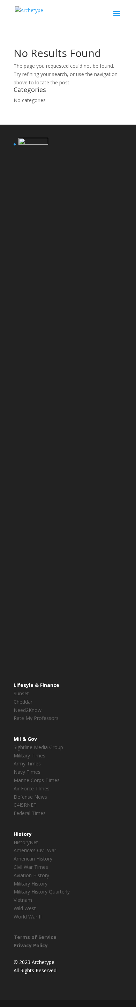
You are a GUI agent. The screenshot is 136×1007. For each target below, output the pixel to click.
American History (33, 858)
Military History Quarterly (42, 891)
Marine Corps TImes (37, 780)
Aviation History (31, 875)
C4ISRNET (25, 805)
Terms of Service (35, 937)
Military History (30, 883)
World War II (27, 916)
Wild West (25, 908)
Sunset (21, 693)
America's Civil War (35, 850)
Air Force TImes (32, 788)
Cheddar (23, 701)
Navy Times (27, 772)
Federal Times (30, 813)
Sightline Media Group (38, 747)
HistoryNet (26, 842)
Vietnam (23, 900)
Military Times (29, 755)
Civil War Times (31, 867)
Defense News (30, 797)
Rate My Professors (36, 718)
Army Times (27, 763)
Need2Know (27, 710)
